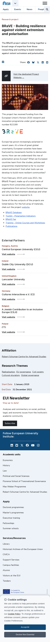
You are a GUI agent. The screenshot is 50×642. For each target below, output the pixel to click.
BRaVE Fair (11, 219)
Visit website (12, 254)
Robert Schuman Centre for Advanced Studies (24, 356)
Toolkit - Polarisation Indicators (21, 216)
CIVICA (6, 554)
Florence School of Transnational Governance (24, 481)
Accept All (25, 627)
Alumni (6, 570)
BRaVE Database (14, 212)
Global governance (30, 375)
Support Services (11, 559)
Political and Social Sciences (16, 476)
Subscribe (10, 423)
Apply (6, 9)
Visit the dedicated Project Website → (26, 76)
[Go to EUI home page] (6, 3)
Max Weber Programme (14, 486)
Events (17, 9)
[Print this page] (3, 62)
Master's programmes (13, 512)
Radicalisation (8, 371)
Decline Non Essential (25, 635)
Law (5, 470)
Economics (8, 460)
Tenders (7, 580)
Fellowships (8, 523)
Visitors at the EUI (11, 575)
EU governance (23, 371)
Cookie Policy (14, 614)
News (29, 9)
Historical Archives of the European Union (23, 549)
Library (6, 544)
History (6, 465)
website (26, 207)
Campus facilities (11, 565)
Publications (11, 226)
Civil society (37, 371)
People (41, 9)
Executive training (11, 518)
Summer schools (11, 528)
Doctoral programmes (13, 507)
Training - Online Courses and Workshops (25, 222)
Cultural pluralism (11, 375)
